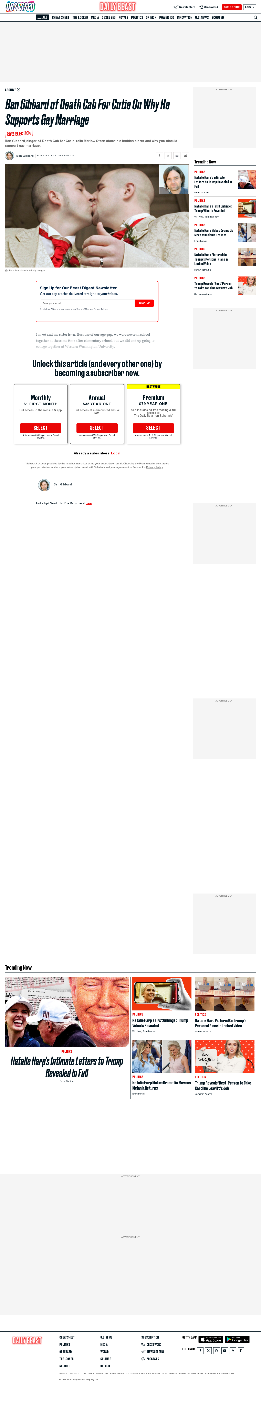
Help (113, 1373)
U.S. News (202, 17)
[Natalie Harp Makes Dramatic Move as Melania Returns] (247, 240)
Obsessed (109, 17)
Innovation (184, 17)
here (89, 503)
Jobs (91, 1373)
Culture (105, 1359)
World (104, 1351)
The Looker (80, 17)
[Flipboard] (241, 1351)
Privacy (122, 1373)
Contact (74, 1373)
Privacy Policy (100, 309)
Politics (137, 17)
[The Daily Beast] (117, 7)
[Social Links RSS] (233, 1351)
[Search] (256, 18)
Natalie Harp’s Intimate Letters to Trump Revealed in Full (67, 1067)
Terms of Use (83, 309)
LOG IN (249, 7)
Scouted (217, 17)
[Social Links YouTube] (224, 1351)
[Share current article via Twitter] (168, 155)
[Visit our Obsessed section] (33, 7)
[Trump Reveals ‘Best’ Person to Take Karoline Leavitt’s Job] (247, 293)
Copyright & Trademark (220, 1373)
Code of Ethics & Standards (146, 1373)
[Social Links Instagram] (216, 1351)
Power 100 (166, 17)
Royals (123, 17)
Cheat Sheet (61, 17)
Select (41, 428)
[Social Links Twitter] (208, 1351)
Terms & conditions (191, 1373)
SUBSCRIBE (232, 7)
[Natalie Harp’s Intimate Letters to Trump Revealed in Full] (247, 187)
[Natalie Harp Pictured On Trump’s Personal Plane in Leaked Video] (247, 265)
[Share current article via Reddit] (185, 155)
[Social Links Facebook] (200, 1351)
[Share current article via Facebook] (159, 155)
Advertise (102, 1373)
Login (115, 453)
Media (95, 17)
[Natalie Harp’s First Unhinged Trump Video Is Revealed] (247, 216)
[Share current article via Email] (176, 155)
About (63, 1373)
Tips (83, 1373)
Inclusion (171, 1373)
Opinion (151, 17)
